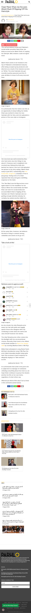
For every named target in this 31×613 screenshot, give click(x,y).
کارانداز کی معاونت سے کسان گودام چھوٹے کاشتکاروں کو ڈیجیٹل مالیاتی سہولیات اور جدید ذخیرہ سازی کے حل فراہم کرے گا (12, 503)
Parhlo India (25, 602)
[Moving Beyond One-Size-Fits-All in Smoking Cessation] (4, 413)
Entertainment (9, 15)
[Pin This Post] (18, 40)
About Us (10, 602)
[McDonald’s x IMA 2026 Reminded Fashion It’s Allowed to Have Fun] (4, 396)
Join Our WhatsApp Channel (10, 605)
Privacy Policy (10, 608)
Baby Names (24, 604)
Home (3, 15)
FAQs (14, 602)
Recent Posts (5, 421)
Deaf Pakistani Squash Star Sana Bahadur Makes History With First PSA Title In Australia (17, 404)
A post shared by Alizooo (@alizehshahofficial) (15, 155)
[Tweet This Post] (12, 40)
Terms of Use (24, 606)
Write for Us (22, 608)
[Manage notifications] (3, 610)
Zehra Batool (11, 19)
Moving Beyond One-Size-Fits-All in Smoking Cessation (13, 576)
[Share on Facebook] (8, 40)
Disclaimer (16, 608)
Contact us (18, 602)
